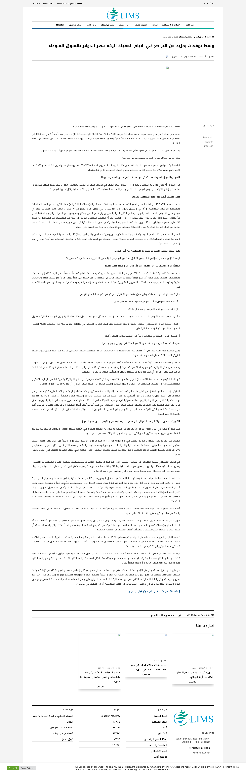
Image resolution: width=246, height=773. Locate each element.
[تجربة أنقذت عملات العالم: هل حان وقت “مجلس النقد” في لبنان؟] (146, 646)
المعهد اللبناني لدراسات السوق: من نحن (53, 716)
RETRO (116, 733)
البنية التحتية (160, 716)
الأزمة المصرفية (159, 722)
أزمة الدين (162, 728)
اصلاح (181, 615)
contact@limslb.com (199, 748)
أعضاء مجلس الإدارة (63, 733)
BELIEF (208, 37)
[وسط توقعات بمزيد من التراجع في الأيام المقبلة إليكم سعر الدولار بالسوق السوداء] (123, 92)
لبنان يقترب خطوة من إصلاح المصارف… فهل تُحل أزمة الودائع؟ (193, 674)
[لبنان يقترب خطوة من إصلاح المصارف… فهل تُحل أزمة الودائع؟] (193, 650)
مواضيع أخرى (160, 757)
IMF (187, 615)
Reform (195, 615)
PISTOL (116, 745)
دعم (175, 615)
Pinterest (208, 146)
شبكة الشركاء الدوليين (61, 728)
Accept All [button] (13, 768)
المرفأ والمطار (179, 37)
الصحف (190, 37)
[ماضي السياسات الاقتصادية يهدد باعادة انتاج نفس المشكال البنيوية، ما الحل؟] (99, 650)
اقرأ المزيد (193, 682)
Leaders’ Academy (110, 716)
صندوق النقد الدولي (161, 615)
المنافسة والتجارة (158, 745)
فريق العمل (67, 739)
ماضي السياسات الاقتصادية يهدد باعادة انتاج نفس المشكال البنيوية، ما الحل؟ (100, 677)
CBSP (117, 739)
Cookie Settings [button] (27, 768)
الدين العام (199, 37)
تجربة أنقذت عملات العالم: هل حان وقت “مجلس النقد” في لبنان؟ (148, 667)
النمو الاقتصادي (159, 751)
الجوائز (70, 722)
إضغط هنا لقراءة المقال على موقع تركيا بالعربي (154, 591)
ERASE (116, 722)
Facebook (208, 138)
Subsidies (206, 615)
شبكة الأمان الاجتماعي (155, 739)
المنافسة (167, 37)
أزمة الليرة (162, 733)
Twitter (209, 142)
